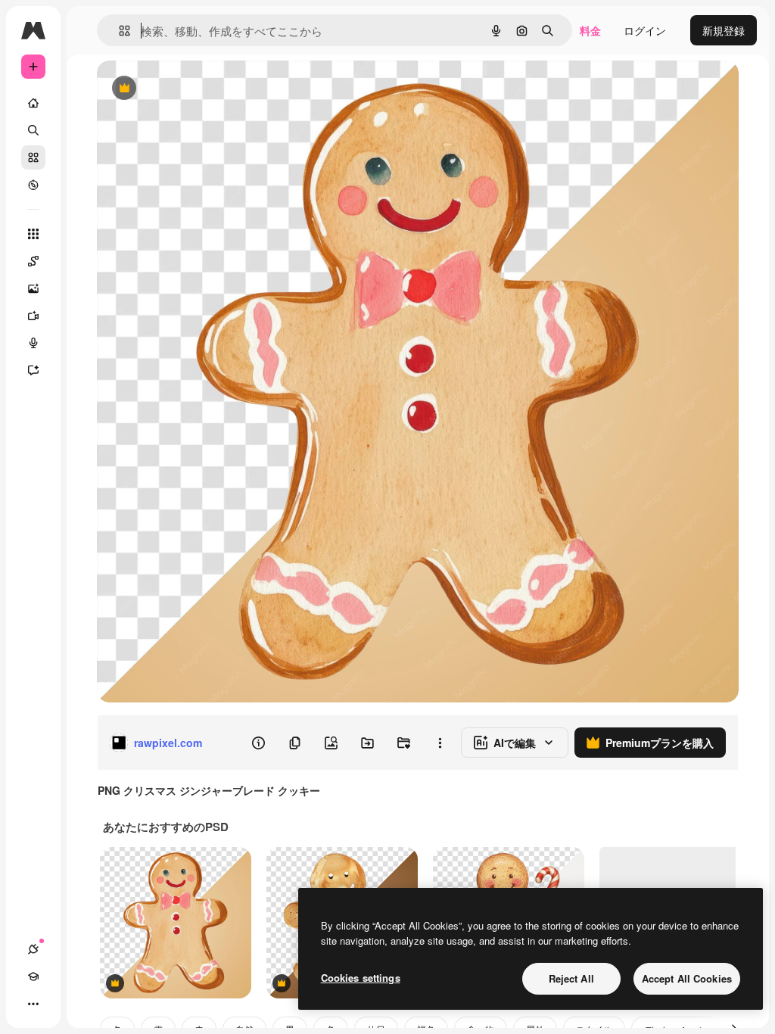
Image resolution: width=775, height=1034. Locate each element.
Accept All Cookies (687, 978)
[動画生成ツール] (33, 316)
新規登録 (723, 30)
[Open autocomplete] (118, 30)
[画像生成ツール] (33, 288)
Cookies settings (360, 977)
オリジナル (201, 89)
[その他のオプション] (440, 742)
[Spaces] (33, 261)
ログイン (645, 30)
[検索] (33, 130)
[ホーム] (33, 103)
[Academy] (33, 976)
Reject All (571, 978)
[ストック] (33, 157)
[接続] (33, 949)
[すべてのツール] (33, 234)
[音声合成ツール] (33, 343)
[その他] (33, 1004)
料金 (590, 30)
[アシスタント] (33, 370)
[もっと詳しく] (33, 185)
